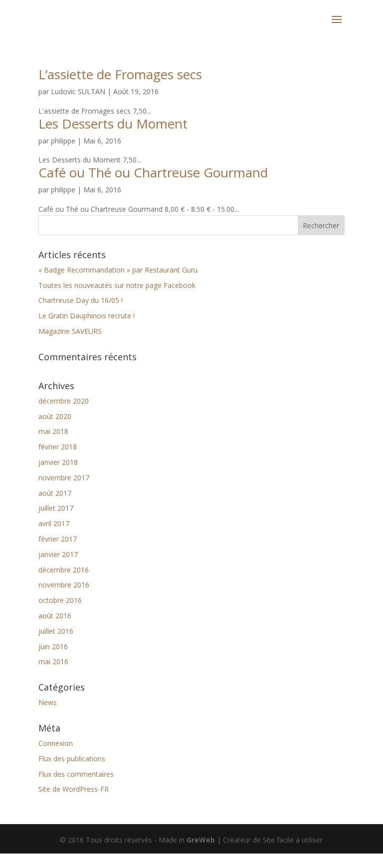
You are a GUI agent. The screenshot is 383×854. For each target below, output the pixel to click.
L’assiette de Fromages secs (120, 74)
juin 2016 (53, 646)
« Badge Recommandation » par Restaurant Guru (117, 270)
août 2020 (54, 416)
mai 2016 (53, 661)
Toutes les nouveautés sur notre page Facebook (116, 285)
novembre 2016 (63, 584)
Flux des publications (71, 758)
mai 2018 (53, 431)
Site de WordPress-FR (73, 789)
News (47, 702)
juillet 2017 (55, 508)
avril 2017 (53, 523)
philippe (63, 140)
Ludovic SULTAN (78, 91)
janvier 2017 (58, 554)
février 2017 (57, 539)
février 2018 (57, 446)
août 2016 (54, 615)
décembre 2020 (63, 401)
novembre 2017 (63, 477)
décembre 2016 (63, 569)
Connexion (55, 743)
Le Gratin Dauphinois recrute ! (86, 315)
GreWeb (201, 840)
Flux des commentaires (76, 774)
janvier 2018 (58, 462)
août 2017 (54, 493)
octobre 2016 (60, 600)
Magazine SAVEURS (70, 331)
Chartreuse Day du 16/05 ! (80, 300)
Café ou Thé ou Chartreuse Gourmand (153, 172)
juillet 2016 (55, 631)
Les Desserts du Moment (113, 124)
